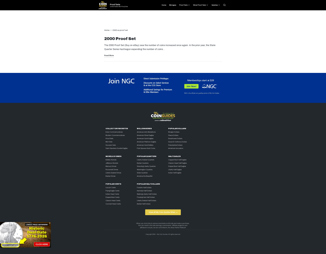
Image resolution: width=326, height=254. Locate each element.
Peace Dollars (173, 135)
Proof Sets (115, 5)
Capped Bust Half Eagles (177, 160)
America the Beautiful (144, 176)
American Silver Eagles (145, 135)
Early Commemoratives (114, 132)
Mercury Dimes (111, 166)
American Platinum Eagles (146, 142)
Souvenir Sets (111, 145)
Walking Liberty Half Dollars (147, 194)
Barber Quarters (143, 163)
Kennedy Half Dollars (144, 191)
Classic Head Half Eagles (177, 163)
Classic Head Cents (113, 200)
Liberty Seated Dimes (113, 173)
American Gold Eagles (145, 138)
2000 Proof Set (120, 38)
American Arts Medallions (146, 132)
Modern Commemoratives (115, 135)
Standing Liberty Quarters (146, 166)
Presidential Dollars (175, 145)
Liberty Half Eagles (175, 170)
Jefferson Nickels (112, 163)
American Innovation (175, 148)
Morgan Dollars (173, 132)
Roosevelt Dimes (112, 170)
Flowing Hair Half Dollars (146, 197)
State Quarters (142, 173)
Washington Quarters (145, 170)
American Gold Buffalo (145, 145)
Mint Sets (109, 142)
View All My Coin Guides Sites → (163, 212)
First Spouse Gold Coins (146, 148)
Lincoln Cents (111, 187)
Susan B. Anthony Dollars (177, 142)
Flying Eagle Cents (112, 191)
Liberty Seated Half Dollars (146, 200)
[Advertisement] (163, 21)
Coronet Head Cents (113, 204)
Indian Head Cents (112, 194)
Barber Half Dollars (144, 204)
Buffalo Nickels (111, 160)
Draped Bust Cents (113, 197)
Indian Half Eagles (174, 173)
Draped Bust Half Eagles (177, 166)
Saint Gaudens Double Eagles (117, 148)
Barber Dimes (111, 176)
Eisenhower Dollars (175, 138)
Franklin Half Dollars (144, 187)
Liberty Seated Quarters (145, 160)
